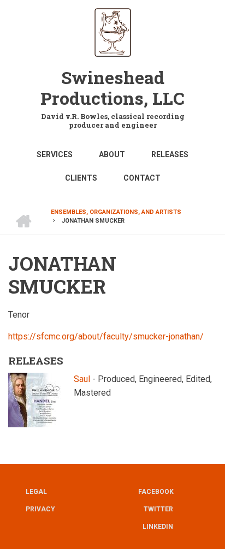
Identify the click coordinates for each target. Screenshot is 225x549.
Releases (169, 154)
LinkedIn (158, 526)
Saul (82, 379)
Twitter (158, 509)
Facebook (156, 491)
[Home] (112, 31)
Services (55, 154)
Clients (81, 178)
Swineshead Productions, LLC (112, 87)
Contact (142, 178)
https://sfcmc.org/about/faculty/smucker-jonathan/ (106, 336)
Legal (36, 491)
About (112, 154)
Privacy (40, 509)
